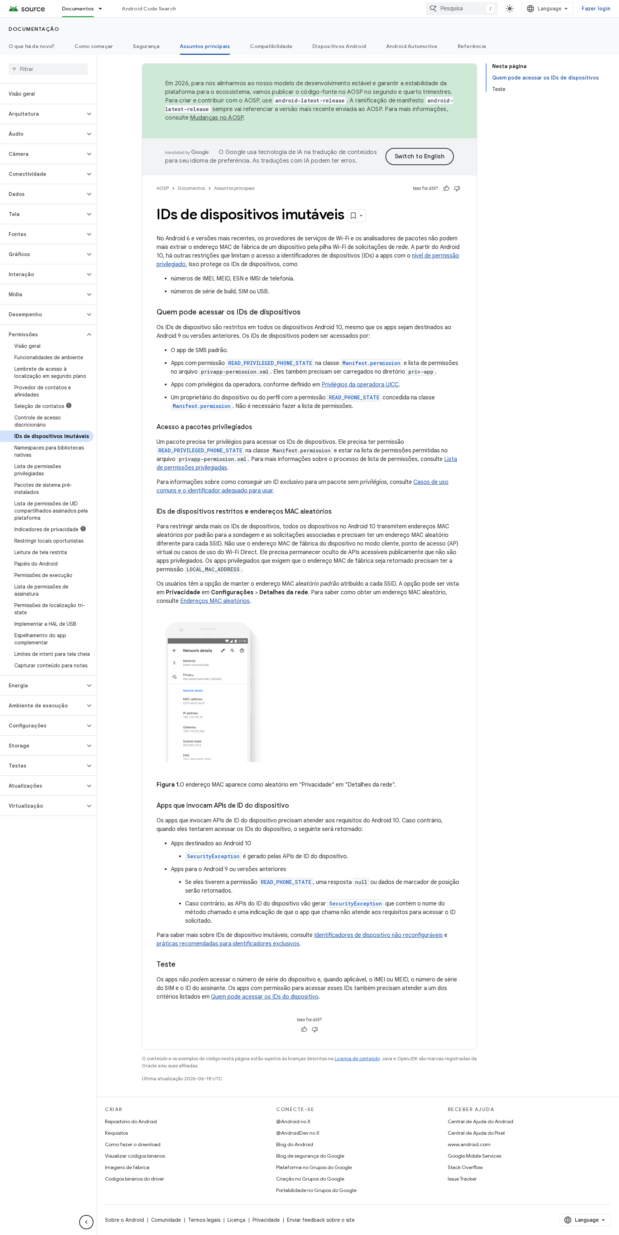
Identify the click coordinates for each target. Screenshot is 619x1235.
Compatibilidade (271, 46)
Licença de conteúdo (357, 1059)
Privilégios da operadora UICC (360, 384)
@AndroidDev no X (298, 1133)
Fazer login (596, 8)
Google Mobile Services (474, 1156)
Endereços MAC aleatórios (215, 601)
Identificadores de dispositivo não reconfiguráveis (378, 935)
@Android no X (293, 1121)
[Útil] (446, 188)
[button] (42, 114)
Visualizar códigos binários (135, 1156)
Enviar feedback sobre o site (321, 1220)
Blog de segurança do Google (310, 1156)
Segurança (146, 46)
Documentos (78, 8)
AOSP (163, 188)
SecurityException (213, 856)
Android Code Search (149, 8)
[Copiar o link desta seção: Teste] (183, 965)
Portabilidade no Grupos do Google (316, 1190)
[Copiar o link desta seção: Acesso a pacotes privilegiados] (259, 427)
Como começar (94, 46)
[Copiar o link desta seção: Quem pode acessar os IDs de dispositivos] (308, 312)
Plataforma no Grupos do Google (314, 1167)
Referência (472, 46)
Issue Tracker (462, 1179)
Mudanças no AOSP (216, 117)
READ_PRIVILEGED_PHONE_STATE (270, 363)
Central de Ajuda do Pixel (476, 1133)
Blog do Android (294, 1144)
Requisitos (116, 1133)
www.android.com (469, 1144)
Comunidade (166, 1220)
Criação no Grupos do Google (310, 1179)
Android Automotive (412, 46)
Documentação (34, 29)
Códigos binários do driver (134, 1179)
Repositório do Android (131, 1121)
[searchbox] (48, 69)
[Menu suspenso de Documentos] (103, 8)
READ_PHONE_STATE (354, 397)
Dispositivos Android (339, 46)
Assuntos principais (205, 46)
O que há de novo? (31, 46)
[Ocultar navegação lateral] (86, 1222)
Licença (236, 1220)
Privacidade (266, 1220)
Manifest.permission (371, 363)
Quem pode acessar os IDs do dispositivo (264, 996)
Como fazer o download (132, 1144)
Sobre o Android (124, 1220)
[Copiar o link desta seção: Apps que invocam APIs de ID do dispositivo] (296, 806)
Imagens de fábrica (127, 1167)
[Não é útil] (457, 188)
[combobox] (462, 8)
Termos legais (204, 1220)
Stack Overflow (465, 1167)
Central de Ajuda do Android (480, 1121)
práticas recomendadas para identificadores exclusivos (228, 943)
